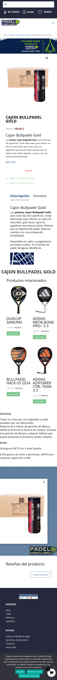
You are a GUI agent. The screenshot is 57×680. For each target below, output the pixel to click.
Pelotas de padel (22, 35)
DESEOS (48, 11)
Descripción (19, 195)
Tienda (11, 35)
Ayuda (30, 12)
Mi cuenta (13, 11)
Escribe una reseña (40, 574)
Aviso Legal (11, 647)
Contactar (10, 643)
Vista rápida (13, 333)
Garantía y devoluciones (17, 640)
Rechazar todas (35, 672)
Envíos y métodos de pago (18, 636)
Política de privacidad (29, 676)
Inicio (5, 35)
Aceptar (20, 672)
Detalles (40, 195)
